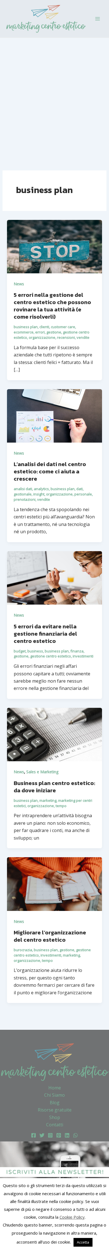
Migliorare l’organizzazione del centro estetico (50, 936)
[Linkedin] (67, 1135)
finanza (77, 651)
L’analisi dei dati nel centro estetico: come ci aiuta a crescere (50, 471)
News (19, 283)
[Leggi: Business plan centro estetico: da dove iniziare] (54, 734)
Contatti (54, 1125)
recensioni (66, 337)
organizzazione (42, 337)
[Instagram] (50, 1135)
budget (20, 651)
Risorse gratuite (55, 1110)
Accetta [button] (83, 1242)
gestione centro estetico (50, 656)
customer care (63, 326)
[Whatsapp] (75, 1135)
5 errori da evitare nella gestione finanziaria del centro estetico (45, 633)
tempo (61, 805)
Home (54, 1088)
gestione (53, 332)
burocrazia (23, 949)
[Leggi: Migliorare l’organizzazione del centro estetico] (54, 883)
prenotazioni (24, 499)
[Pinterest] (58, 1135)
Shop (54, 1117)
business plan (26, 326)
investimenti (83, 656)
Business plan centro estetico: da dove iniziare (54, 787)
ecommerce (24, 332)
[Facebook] (33, 1135)
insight (38, 494)
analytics (41, 488)
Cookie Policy (72, 1217)
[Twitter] (41, 1135)
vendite (83, 337)
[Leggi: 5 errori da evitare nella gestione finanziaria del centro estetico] (54, 577)
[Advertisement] (54, 95)
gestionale (23, 494)
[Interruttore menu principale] (97, 19)
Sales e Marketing (42, 771)
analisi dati (23, 488)
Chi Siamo (54, 1095)
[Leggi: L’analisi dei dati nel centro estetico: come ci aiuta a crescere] (54, 415)
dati (79, 488)
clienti (44, 326)
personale (83, 494)
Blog (55, 1102)
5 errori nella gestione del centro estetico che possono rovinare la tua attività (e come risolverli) (52, 306)
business (35, 651)
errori (40, 332)
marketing (47, 800)
